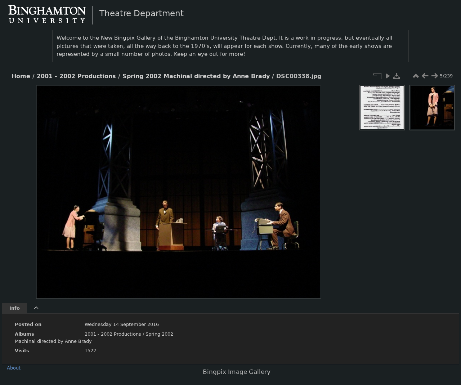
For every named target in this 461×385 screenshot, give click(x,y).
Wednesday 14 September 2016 (122, 324)
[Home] (53, 14)
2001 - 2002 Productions (76, 76)
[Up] (176, 96)
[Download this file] (397, 76)
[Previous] (47, 187)
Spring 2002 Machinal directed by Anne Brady (196, 76)
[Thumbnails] (415, 76)
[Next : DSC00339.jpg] (434, 76)
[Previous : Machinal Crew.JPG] (425, 76)
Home (21, 76)
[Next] (310, 187)
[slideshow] (387, 76)
